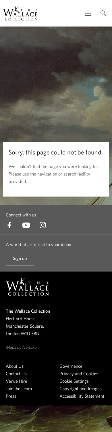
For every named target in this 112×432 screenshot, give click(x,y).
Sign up (20, 260)
